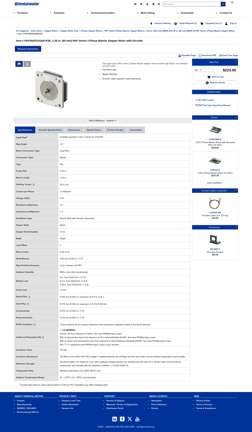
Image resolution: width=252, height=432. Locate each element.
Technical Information (103, 12)
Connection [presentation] (136, 130)
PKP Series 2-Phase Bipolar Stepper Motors (124, 31)
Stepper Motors (51, 31)
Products (22, 12)
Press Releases (159, 404)
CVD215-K (215, 170)
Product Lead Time (71, 400)
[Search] (223, 4)
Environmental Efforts (28, 412)
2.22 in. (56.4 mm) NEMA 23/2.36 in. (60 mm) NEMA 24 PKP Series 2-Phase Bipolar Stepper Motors (190, 31)
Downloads (187, 12)
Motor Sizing (148, 12)
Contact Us (226, 12)
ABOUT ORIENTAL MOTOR (29, 396)
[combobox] (192, 4)
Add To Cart (218, 77)
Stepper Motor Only (69, 31)
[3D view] (27, 64)
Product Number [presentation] (115, 130)
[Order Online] (141, 3)
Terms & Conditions (206, 408)
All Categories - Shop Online (29, 31)
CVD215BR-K (215, 139)
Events (154, 408)
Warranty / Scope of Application (122, 404)
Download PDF (209, 55)
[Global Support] (158, 3)
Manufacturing (24, 404)
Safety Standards (70, 404)
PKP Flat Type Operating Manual (214, 105)
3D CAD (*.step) (206, 100)
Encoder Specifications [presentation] (50, 130)
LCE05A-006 (215, 212)
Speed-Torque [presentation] (94, 130)
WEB (196, 396)
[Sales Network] (153, 3)
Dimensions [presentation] (74, 130)
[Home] (135, 3)
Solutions (59, 12)
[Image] (19, 64)
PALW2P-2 (215, 249)
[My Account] (147, 3)
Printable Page (188, 55)
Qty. (196, 70)
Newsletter (156, 400)
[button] (28, 49)
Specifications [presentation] (25, 130)
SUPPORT (109, 396)
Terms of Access (204, 404)
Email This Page (230, 55)
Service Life (67, 408)
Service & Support (115, 400)
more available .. (215, 183)
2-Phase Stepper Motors (91, 31)
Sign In (233, 23)
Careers (20, 400)
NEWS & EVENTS (158, 396)
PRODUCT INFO (68, 396)
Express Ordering (163, 23)
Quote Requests (187, 23)
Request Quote (217, 82)
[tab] (25, 130)
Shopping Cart (212, 23)
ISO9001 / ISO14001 (26, 408)
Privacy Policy (203, 400)
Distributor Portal (115, 408)
